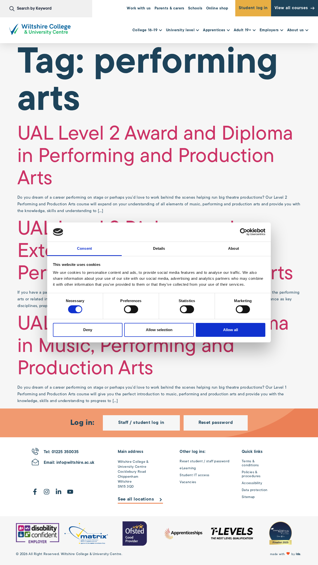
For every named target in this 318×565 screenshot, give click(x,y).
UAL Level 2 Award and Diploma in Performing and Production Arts (155, 157)
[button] (286, 554)
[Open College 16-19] (160, 30)
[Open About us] (307, 30)
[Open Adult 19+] (254, 30)
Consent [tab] (84, 248)
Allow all (230, 330)
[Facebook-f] (35, 492)
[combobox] (50, 8)
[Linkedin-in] (58, 492)
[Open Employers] (281, 30)
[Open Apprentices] (228, 30)
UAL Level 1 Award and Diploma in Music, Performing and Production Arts (153, 347)
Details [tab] (159, 248)
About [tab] (233, 248)
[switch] (131, 309)
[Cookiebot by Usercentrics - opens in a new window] (243, 232)
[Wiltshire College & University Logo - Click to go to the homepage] (40, 29)
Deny (87, 330)
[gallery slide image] (37, 533)
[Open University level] (197, 30)
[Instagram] (46, 492)
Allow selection (159, 330)
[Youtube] (70, 492)
